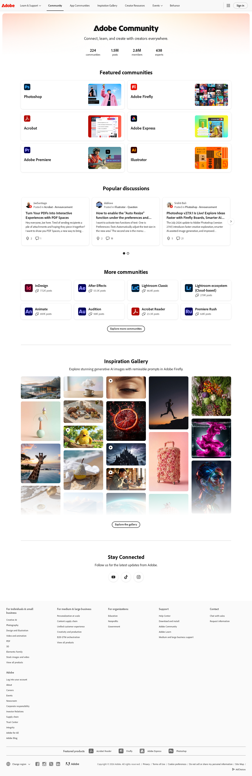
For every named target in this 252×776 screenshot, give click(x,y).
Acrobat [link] (48, 207)
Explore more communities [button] (126, 328)
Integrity (10, 727)
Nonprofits (113, 621)
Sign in (240, 5)
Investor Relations (15, 711)
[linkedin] (58, 764)
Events (156, 5)
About (9, 684)
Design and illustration (17, 630)
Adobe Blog (11, 738)
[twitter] (51, 764)
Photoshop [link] (191, 207)
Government (114, 626)
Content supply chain (67, 621)
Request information (220, 621)
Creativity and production (69, 631)
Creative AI (11, 619)
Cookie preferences (177, 764)
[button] (228, 5)
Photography (12, 625)
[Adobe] (8, 5)
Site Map (239, 764)
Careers (10, 690)
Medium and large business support (176, 637)
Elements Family (14, 651)
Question (133, 207)
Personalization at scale (68, 615)
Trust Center (12, 722)
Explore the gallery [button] (126, 524)
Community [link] (55, 5)
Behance (175, 5)
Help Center (164, 615)
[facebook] (37, 764)
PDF (8, 641)
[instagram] (44, 764)
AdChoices (241, 769)
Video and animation (16, 635)
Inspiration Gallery (107, 5)
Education (113, 615)
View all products (14, 662)
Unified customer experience (71, 626)
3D (7, 646)
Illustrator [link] (120, 207)
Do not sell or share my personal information (211, 764)
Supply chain (12, 716)
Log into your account (16, 679)
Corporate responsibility (18, 706)
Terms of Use (159, 764)
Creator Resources (135, 5)
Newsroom (11, 700)
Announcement (63, 207)
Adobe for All (12, 732)
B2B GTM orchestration (68, 637)
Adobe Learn (165, 631)
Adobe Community (168, 626)
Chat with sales (217, 615)
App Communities (80, 5)
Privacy (146, 764)
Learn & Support (29, 5)
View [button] (52, 394)
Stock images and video (17, 657)
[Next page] (231, 221)
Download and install (169, 621)
